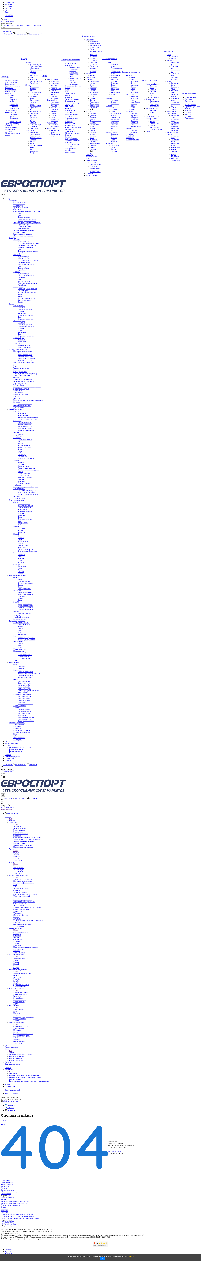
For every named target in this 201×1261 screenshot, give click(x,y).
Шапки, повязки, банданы (27, 292)
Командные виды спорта (18, 575)
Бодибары (17, 398)
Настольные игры (19, 649)
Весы (15, 366)
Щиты (20, 600)
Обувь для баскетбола (25, 592)
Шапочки (21, 443)
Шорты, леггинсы (24, 281)
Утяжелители (18, 392)
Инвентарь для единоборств (23, 694)
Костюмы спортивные (26, 247)
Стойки (20, 598)
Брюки (20, 249)
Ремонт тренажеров (16, 753)
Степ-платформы (19, 383)
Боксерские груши (24, 696)
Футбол (16, 577)
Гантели (20, 213)
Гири (19, 215)
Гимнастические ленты (26, 357)
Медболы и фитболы (20, 394)
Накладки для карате (25, 677)
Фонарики (21, 481)
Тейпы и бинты (18, 385)
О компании (9, 758)
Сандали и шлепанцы (25, 319)
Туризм (16, 460)
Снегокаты (21, 555)
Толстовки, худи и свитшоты (28, 260)
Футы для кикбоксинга (26, 721)
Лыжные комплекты (25, 511)
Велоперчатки (23, 415)
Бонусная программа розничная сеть (14, 1203)
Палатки (21, 462)
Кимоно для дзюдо (24, 683)
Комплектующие (24, 658)
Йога (15, 364)
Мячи (20, 630)
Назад (11, 819)
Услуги (7, 745)
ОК (102, 1258)
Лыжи (16, 502)
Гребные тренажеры (20, 207)
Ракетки (20, 628)
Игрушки (21, 562)
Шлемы (20, 570)
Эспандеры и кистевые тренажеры (25, 374)
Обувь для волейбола (25, 606)
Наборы (20, 626)
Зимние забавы (19, 553)
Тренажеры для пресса (21, 368)
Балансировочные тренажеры (24, 381)
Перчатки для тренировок (22, 379)
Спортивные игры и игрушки (28, 470)
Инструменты (23, 523)
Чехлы (20, 524)
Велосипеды (22, 413)
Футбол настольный (25, 657)
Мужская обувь (19, 306)
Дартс (15, 660)
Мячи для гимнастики (25, 360)
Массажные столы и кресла (23, 236)
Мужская (17, 255)
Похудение (17, 728)
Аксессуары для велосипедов (28, 417)
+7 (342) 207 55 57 (7, 21)
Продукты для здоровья (21, 732)
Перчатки (21, 294)
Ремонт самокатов (15, 751)
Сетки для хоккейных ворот (28, 551)
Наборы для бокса (19, 706)
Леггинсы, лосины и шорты (28, 251)
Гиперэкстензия (23, 228)
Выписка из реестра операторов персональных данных (20, 1218)
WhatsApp (11, 1110)
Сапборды (17, 485)
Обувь (11, 304)
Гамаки (20, 472)
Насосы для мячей (19, 619)
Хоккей (16, 534)
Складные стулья (24, 474)
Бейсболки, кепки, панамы (27, 289)
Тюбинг (20, 557)
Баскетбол (17, 591)
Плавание (17, 438)
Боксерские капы (24, 709)
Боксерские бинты (24, 711)
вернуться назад (117, 1153)
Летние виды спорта (17, 409)
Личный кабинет (7, 1182)
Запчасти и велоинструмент (28, 419)
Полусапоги (22, 332)
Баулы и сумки (23, 545)
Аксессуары (18, 287)
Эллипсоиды (18, 206)
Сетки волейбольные (25, 609)
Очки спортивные (24, 300)
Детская (16, 272)
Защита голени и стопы (26, 717)
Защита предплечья (24, 719)
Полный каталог (7, 31)
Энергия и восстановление (23, 730)
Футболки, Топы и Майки (27, 245)
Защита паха (22, 715)
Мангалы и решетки (25, 477)
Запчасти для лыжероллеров (28, 494)
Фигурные (21, 528)
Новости (8, 755)
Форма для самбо (24, 685)
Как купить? (5, 1186)
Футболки (21, 277)
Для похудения (18, 407)
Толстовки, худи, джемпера (27, 283)
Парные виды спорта (17, 621)
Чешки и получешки (25, 355)
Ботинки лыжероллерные (27, 491)
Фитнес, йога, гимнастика (19, 349)
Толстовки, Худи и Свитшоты (28, 243)
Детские (20, 530)
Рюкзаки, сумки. (23, 291)
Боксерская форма (24, 681)
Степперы (17, 209)
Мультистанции (19, 232)
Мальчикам (22, 341)
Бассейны (16, 496)
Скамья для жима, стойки (27, 221)
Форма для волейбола (25, 607)
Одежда (12, 238)
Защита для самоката (25, 428)
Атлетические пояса (25, 404)
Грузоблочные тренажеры (22, 234)
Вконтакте (11, 1105)
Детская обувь (18, 338)
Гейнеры (16, 736)
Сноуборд (17, 564)
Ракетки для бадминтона (26, 638)
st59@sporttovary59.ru (10, 1101)
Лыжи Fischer (22, 509)
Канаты (16, 396)
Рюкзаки (21, 464)
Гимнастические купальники (28, 353)
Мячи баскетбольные (25, 594)
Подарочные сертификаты (10, 1205)
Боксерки (21, 668)
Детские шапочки (24, 445)
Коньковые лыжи (24, 504)
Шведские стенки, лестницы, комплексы (28, 400)
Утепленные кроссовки (26, 326)
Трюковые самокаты (25, 423)
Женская (16, 240)
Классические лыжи (25, 507)
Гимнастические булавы (26, 358)
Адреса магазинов (11, 743)
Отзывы (8, 760)
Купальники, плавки (25, 440)
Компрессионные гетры (26, 298)
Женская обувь (19, 321)
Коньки (16, 526)
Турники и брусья (24, 224)
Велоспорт (17, 411)
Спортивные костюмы (26, 264)
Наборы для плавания (25, 447)
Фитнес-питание (19, 738)
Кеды (19, 317)
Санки (20, 560)
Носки (20, 296)
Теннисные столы (24, 624)
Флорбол (16, 615)
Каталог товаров (7, 1184)
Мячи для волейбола (25, 604)
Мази (19, 521)
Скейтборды (17, 436)
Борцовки (21, 666)
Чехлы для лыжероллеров (27, 492)
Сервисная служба (7, 1190)
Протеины (17, 726)
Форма (20, 540)
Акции (7, 741)
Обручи (16, 377)
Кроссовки (21, 307)
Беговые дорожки (19, 202)
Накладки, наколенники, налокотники (27, 387)
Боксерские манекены (25, 704)
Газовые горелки (24, 483)
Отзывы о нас (6, 1194)
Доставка (4, 1188)
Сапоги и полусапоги (25, 315)
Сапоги (20, 330)
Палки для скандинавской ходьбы (25, 487)
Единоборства (14, 662)
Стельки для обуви (24, 347)
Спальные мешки (24, 466)
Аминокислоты (18, 724)
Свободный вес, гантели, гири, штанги (27, 211)
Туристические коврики (26, 468)
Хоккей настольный (25, 655)
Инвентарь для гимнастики (23, 351)
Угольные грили (19, 498)
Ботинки (21, 311)
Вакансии (4, 1209)
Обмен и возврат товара (9, 1192)
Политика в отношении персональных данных (17, 1214)
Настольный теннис (21, 623)
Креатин (16, 734)
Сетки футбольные (24, 589)
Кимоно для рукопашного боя (28, 691)
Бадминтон (17, 636)
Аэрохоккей (22, 653)
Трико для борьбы (24, 687)
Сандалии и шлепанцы (26, 336)
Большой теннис (19, 641)
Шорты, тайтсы (23, 268)
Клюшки (21, 538)
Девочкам (21, 340)
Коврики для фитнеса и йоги (23, 362)
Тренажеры (13, 200)
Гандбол (16, 611)
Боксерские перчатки (25, 672)
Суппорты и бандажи (21, 389)
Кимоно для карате (24, 689)
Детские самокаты (24, 424)
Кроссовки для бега (25, 309)
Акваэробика (22, 457)
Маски (20, 451)
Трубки (20, 453)
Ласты (20, 449)
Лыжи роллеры (19, 489)
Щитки (20, 585)
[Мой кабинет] (2, 767)
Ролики (16, 432)
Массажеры (17, 391)
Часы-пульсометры (20, 372)
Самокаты (17, 421)
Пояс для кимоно (24, 692)
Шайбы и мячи (23, 541)
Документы (13, 1073)
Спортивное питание (17, 723)
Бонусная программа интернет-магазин (15, 1201)
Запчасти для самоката (26, 430)
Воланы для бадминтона (26, 640)
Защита (20, 434)
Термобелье (22, 253)
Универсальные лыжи (25, 506)
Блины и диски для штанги (27, 219)
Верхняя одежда (23, 241)
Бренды (3, 1207)
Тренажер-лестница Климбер (23, 230)
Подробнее (131, 1256)
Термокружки (22, 479)
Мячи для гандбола (24, 613)
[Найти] (2, 775)
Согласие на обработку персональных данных (17, 1216)
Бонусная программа (12, 757)
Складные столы (24, 475)
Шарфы (20, 302)
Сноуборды (22, 566)
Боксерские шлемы (24, 713)
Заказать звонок (6, 809)
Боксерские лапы (24, 698)
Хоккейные (22, 532)
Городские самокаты (25, 426)
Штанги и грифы (24, 217)
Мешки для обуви (24, 345)
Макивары (21, 702)
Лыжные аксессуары (25, 519)
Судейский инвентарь (21, 617)
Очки (19, 441)
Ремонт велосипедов (16, 749)
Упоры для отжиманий (21, 375)
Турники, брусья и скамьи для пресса (27, 223)
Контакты (4, 1211)
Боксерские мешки (24, 700)
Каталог (8, 198)
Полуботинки (22, 313)
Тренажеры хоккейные (26, 549)
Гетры (20, 587)
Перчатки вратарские (25, 583)
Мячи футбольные (24, 581)
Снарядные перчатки (25, 675)
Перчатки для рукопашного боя (29, 674)
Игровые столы (19, 651)
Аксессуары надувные (26, 458)
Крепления (21, 515)
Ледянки (21, 558)
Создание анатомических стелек (20, 747)
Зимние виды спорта (17, 500)
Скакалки (16, 370)
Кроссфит (17, 402)
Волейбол (17, 602)
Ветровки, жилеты (24, 258)
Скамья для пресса (24, 226)
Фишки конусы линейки (22, 406)
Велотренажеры (19, 204)
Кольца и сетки (23, 596)
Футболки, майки (24, 262)
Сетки (20, 632)
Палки (20, 517)
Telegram (11, 1108)
